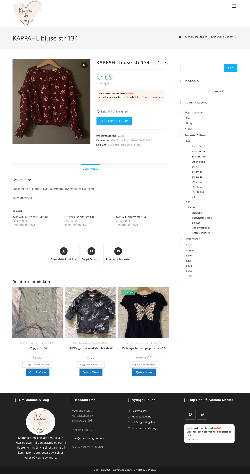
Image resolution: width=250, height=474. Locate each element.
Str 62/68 (103, 343)
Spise (189, 270)
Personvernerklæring (144, 428)
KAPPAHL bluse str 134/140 (30, 217)
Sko (188, 202)
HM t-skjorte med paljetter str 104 (144, 348)
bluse (116, 145)
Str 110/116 (198, 146)
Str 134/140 (145, 140)
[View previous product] (159, 62)
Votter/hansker (201, 233)
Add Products (216, 91)
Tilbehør (191, 207)
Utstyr (189, 123)
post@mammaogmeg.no (88, 438)
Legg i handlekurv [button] (37, 364)
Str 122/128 (198, 151)
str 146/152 (198, 161)
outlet (188, 129)
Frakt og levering (141, 416)
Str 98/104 (156, 343)
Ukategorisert (192, 239)
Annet (189, 250)
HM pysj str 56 (37, 348)
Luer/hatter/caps (202, 217)
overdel (135, 145)
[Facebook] (190, 414)
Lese (188, 260)
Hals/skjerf (198, 212)
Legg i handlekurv (114, 121)
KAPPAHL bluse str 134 (224, 37)
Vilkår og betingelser (143, 422)
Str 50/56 (49, 343)
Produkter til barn (127, 140)
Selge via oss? (139, 411)
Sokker (196, 222)
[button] (112, 111)
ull (193, 197)
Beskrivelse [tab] (90, 168)
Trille (189, 275)
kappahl (125, 145)
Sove (189, 265)
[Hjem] (180, 37)
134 (110, 145)
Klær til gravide (194, 112)
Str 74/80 (197, 181)
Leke (189, 255)
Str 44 (195, 166)
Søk (182, 61)
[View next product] (165, 62)
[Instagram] (202, 414)
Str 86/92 (197, 187)
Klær (113, 140)
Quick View (37, 372)
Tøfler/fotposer (201, 227)
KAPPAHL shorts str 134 (79, 217)
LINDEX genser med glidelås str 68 (90, 348)
